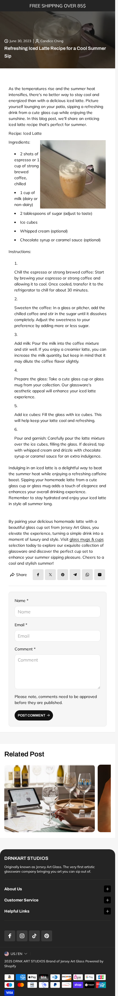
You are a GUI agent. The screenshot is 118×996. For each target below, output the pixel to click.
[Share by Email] (99, 574)
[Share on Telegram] (75, 574)
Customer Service (21, 900)
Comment (25, 649)
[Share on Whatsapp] (87, 574)
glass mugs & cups (87, 539)
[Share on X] (50, 574)
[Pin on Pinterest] (62, 574)
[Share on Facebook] (38, 574)
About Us (13, 889)
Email (21, 624)
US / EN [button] (16, 954)
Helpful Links (17, 911)
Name (21, 600)
